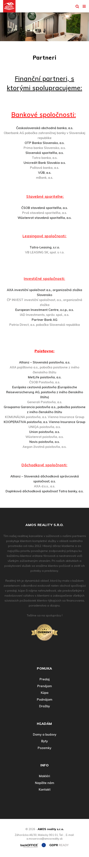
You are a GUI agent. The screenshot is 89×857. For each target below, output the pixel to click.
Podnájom (44, 699)
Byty (44, 741)
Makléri (44, 776)
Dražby (44, 706)
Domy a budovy (44, 734)
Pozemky (44, 748)
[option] (44, 25)
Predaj (45, 679)
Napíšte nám (44, 783)
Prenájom (44, 686)
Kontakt (45, 789)
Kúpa (44, 693)
